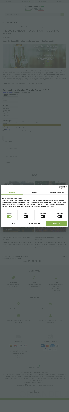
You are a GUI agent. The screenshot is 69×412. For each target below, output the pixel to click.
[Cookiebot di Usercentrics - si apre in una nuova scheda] (59, 187)
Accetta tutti (56, 223)
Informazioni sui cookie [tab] (57, 192)
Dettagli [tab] (34, 192)
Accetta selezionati (34, 223)
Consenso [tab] (12, 192)
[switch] (26, 216)
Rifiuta (13, 223)
